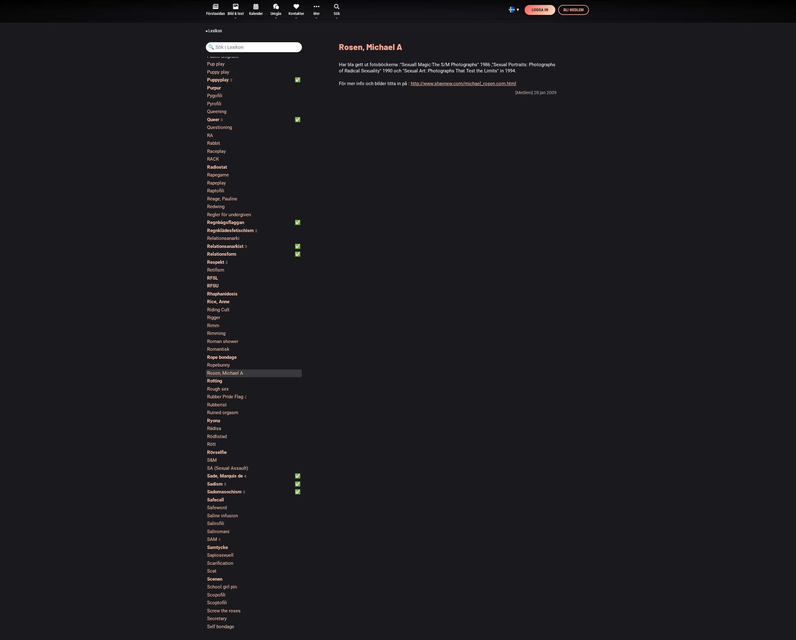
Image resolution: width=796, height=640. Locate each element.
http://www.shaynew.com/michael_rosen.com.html (463, 83)
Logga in (540, 9)
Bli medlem (573, 9)
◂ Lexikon (213, 30)
